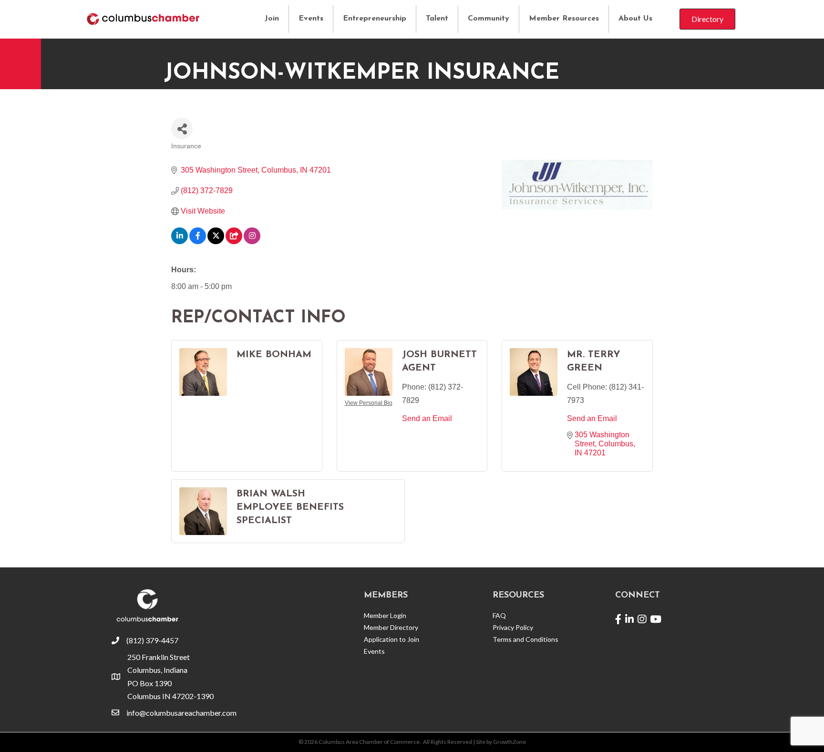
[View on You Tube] (234, 241)
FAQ (499, 615)
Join (272, 18)
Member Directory (391, 627)
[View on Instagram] (252, 241)
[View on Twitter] (215, 241)
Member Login (385, 615)
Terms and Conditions (525, 639)
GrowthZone (509, 741)
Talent (437, 18)
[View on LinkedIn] (179, 241)
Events (311, 18)
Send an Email (427, 418)
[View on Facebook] (197, 241)
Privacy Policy (513, 627)
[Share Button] (182, 128)
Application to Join (391, 639)
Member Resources (564, 18)
